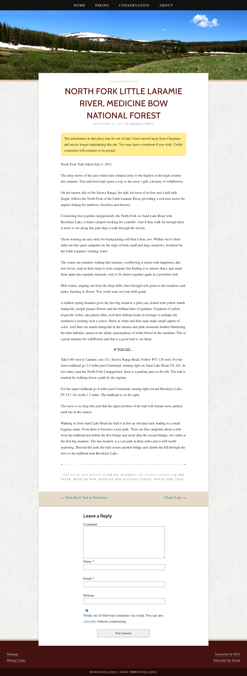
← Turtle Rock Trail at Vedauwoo (84, 497)
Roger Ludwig (142, 123)
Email (87, 578)
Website (88, 595)
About (166, 5)
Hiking (102, 5)
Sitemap (12, 654)
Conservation (134, 5)
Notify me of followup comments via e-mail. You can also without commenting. (123, 618)
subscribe (89, 621)
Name (87, 561)
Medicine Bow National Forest (125, 479)
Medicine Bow (84, 479)
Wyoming (128, 474)
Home (80, 5)
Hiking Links (16, 660)
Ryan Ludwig (149, 672)
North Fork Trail (169, 479)
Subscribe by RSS (227, 654)
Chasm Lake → (175, 497)
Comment (90, 524)
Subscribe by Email (226, 660)
